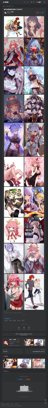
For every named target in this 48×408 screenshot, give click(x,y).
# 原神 (14, 320)
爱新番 (9, 405)
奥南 (8, 12)
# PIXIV (6, 320)
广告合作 (12, 404)
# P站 (10, 320)
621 (13, 341)
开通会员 (39, 2)
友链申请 (2, 404)
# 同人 (23, 320)
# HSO (19, 320)
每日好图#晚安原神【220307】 (13, 9)
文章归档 (15, 405)
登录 (21, 379)
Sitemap (12, 405)
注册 (28, 379)
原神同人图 (8, 6)
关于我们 (16, 404)
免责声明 (7, 404)
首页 (4, 6)
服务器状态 (20, 405)
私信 (42, 12)
